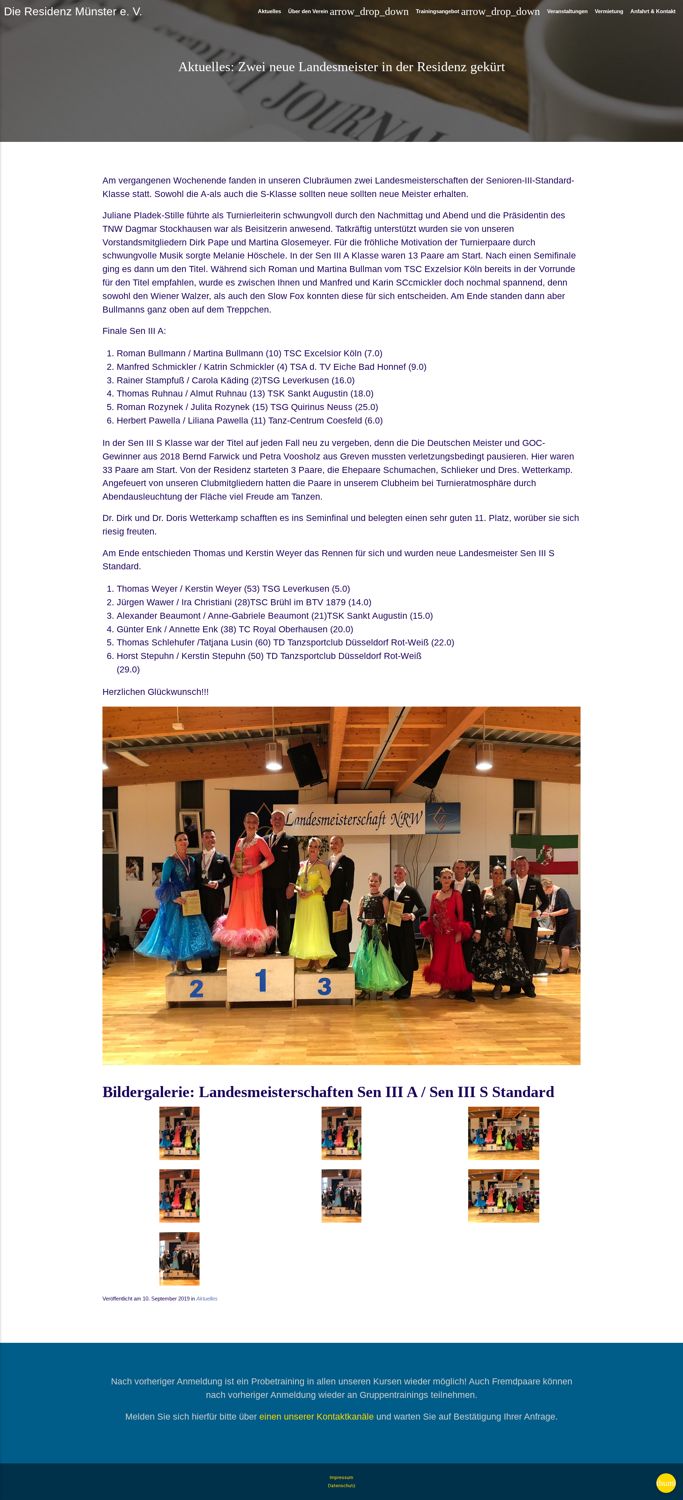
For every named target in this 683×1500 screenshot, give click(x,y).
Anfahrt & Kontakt (653, 11)
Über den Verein (348, 11)
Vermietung (609, 11)
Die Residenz (73, 11)
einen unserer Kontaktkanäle (316, 1416)
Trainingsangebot (478, 11)
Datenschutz (341, 1485)
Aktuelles (269, 11)
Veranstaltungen (567, 11)
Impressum (341, 1477)
